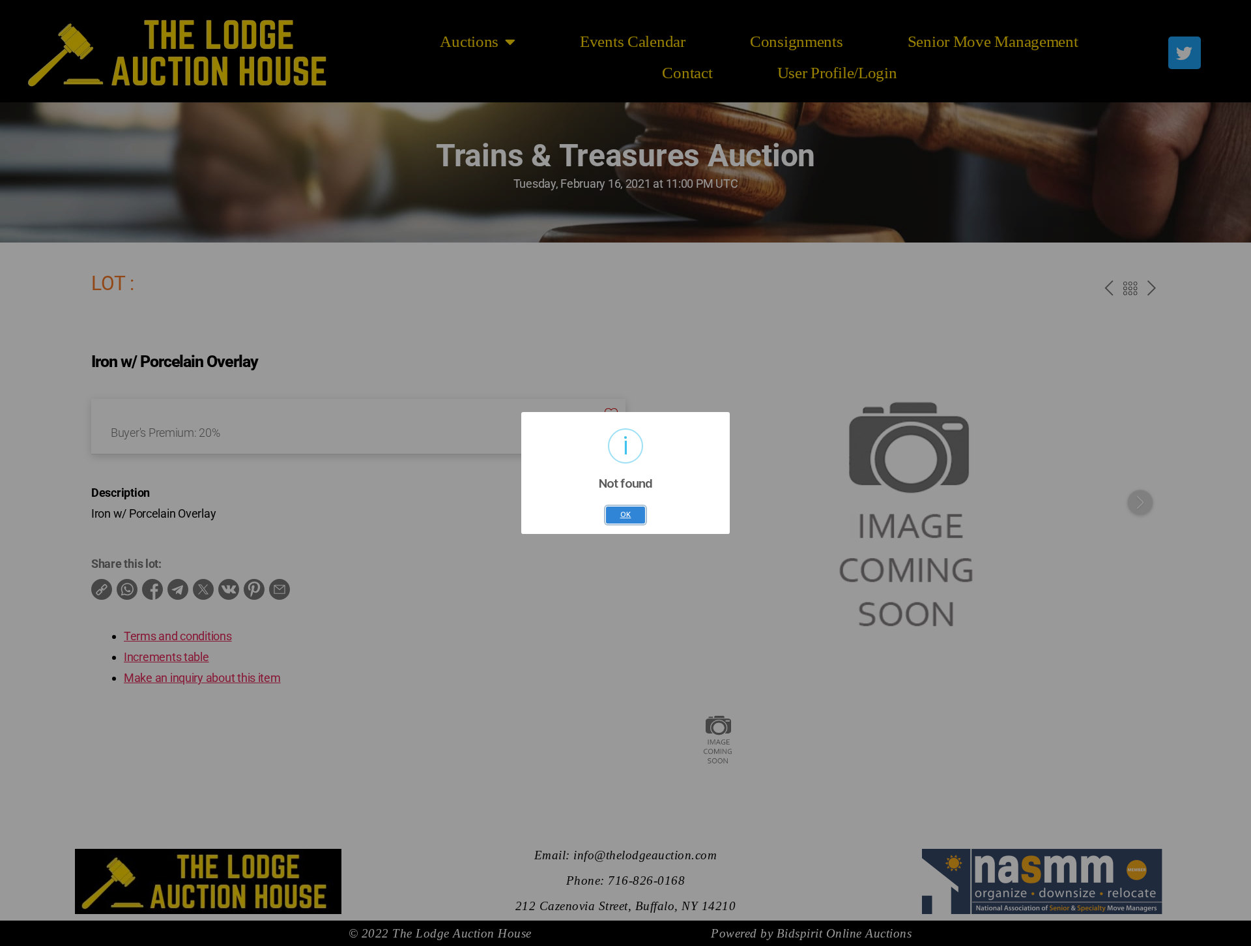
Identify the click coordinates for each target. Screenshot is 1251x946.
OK (625, 514)
